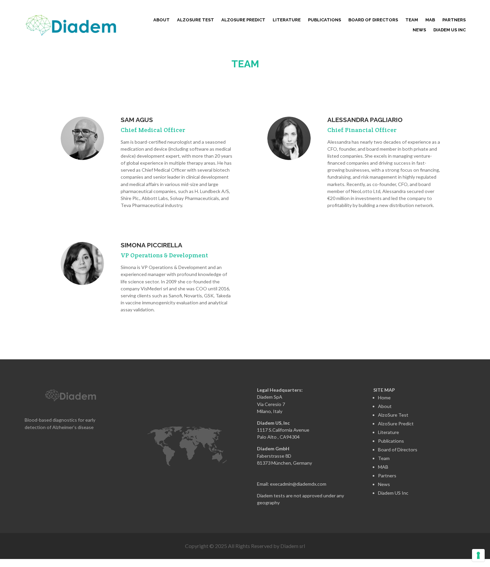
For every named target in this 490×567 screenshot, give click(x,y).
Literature (287, 20)
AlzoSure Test (393, 415)
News (419, 30)
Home (384, 397)
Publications (324, 20)
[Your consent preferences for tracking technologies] (478, 555)
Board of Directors (373, 20)
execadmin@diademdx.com (298, 484)
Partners (454, 20)
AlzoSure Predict (396, 423)
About (161, 20)
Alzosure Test (195, 20)
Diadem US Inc (449, 30)
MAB (430, 20)
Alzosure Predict (243, 20)
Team (411, 20)
